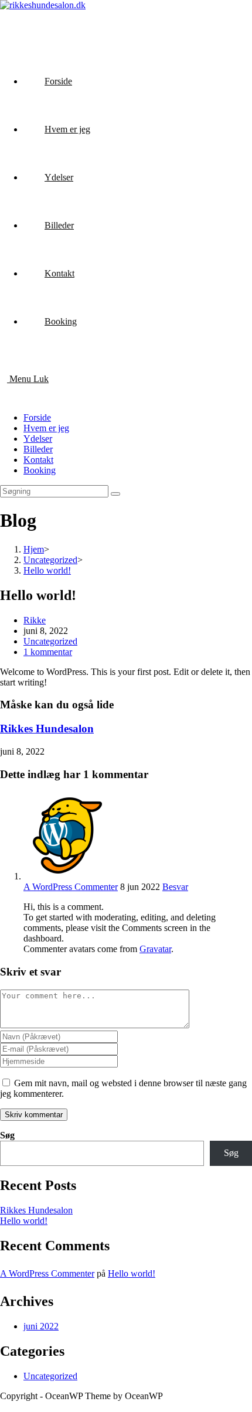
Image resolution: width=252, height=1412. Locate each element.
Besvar (175, 887)
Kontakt (38, 460)
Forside (37, 417)
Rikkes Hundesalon (47, 728)
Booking (39, 470)
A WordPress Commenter (70, 887)
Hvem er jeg (46, 428)
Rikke (34, 620)
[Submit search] (115, 494)
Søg (7, 1135)
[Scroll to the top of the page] (3, 1406)
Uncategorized (50, 641)
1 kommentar (47, 652)
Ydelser (37, 439)
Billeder (38, 449)
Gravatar (155, 949)
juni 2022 (41, 1326)
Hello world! (23, 1221)
